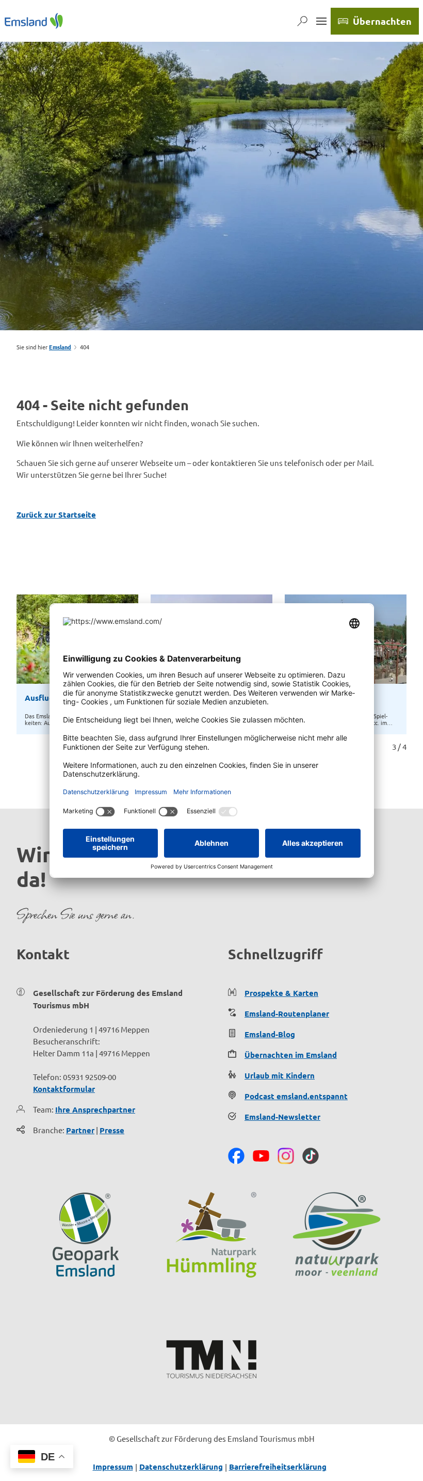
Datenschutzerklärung (181, 1466)
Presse (112, 1130)
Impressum (113, 1466)
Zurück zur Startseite (56, 514)
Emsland (60, 347)
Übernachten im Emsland (291, 1055)
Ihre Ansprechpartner (95, 1109)
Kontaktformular (64, 1089)
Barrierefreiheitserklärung (278, 1466)
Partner (80, 1130)
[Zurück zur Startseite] (33, 20)
